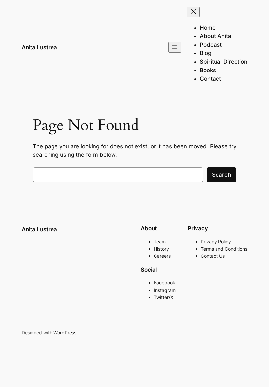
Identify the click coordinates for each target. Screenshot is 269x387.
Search (221, 175)
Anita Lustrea (39, 47)
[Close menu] (193, 12)
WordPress (64, 332)
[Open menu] (174, 47)
